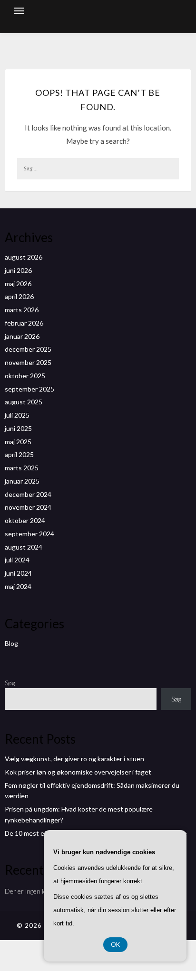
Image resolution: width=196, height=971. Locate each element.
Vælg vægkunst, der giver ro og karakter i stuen (74, 759)
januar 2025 (22, 481)
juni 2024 (18, 573)
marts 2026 (22, 310)
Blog (11, 643)
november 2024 (28, 507)
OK (115, 944)
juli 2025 (17, 415)
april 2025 (19, 454)
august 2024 (23, 547)
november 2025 (28, 362)
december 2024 (28, 494)
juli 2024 (17, 560)
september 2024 (29, 534)
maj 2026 (18, 284)
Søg (10, 683)
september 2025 (29, 389)
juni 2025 (18, 428)
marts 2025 (22, 468)
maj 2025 (18, 442)
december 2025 (28, 349)
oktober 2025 (25, 376)
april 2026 (19, 296)
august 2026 (23, 257)
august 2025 (23, 402)
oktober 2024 (25, 520)
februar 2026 (24, 323)
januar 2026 (22, 336)
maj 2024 (18, 586)
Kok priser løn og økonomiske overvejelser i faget (78, 772)
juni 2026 (18, 270)
